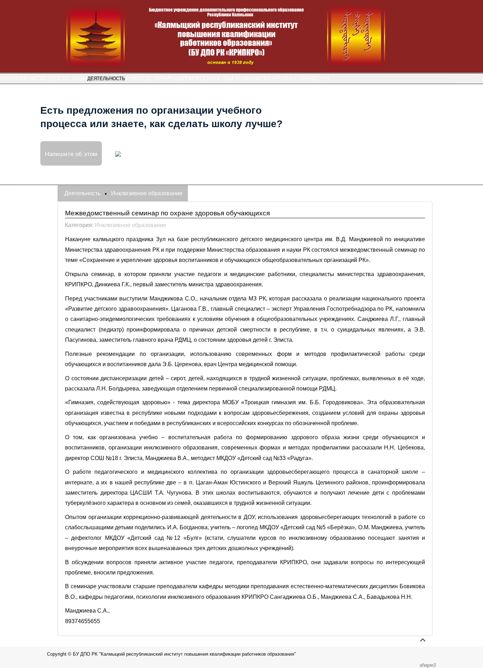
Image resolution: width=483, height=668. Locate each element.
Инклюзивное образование (130, 225)
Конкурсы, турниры (150, 78)
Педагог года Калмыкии (231, 78)
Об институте (39, 78)
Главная (10, 78)
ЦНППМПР (188, 78)
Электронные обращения (295, 78)
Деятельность (106, 78)
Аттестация (72, 78)
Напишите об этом (71, 153)
